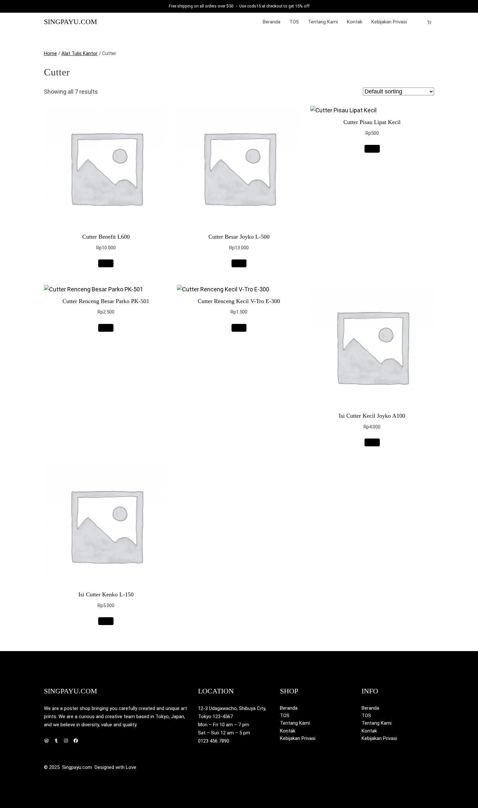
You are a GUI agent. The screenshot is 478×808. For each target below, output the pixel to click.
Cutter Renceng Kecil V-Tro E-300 (239, 301)
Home (50, 53)
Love (131, 767)
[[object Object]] (429, 22)
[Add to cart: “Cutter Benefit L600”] (105, 263)
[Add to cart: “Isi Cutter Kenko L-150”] (105, 621)
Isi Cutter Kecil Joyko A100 (372, 415)
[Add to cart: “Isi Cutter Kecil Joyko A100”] (372, 442)
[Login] (419, 22)
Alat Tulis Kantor (79, 53)
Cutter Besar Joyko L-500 (239, 236)
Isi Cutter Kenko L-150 (106, 594)
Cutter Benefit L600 (106, 236)
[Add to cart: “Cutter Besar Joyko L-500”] (239, 263)
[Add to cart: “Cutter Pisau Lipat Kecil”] (372, 149)
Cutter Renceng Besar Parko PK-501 (105, 301)
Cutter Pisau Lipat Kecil (372, 122)
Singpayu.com (70, 22)
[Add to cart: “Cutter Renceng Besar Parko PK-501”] (105, 328)
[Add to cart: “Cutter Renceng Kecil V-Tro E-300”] (239, 328)
